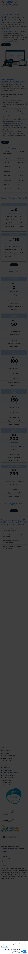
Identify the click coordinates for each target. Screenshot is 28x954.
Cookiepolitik (4, 947)
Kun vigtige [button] (15, 951)
